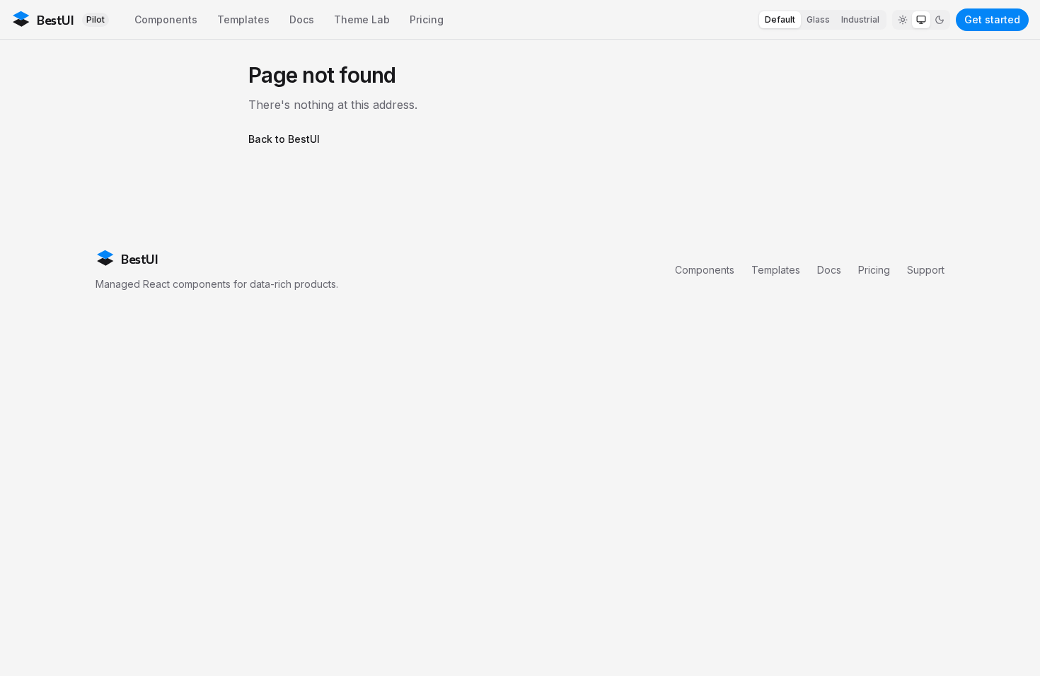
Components (165, 19)
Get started (992, 19)
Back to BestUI (284, 139)
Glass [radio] (818, 19)
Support (925, 270)
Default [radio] (780, 19)
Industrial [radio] (860, 19)
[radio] (903, 19)
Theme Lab (362, 19)
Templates (243, 19)
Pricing (427, 19)
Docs (301, 19)
